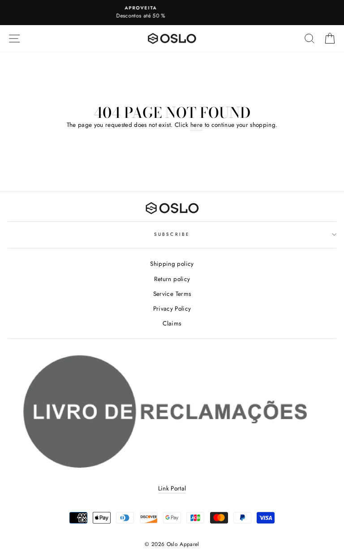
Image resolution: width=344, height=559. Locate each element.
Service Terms (172, 293)
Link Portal (172, 488)
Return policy (172, 278)
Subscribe (172, 234)
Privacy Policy (172, 308)
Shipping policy (172, 263)
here (196, 124)
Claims (172, 323)
